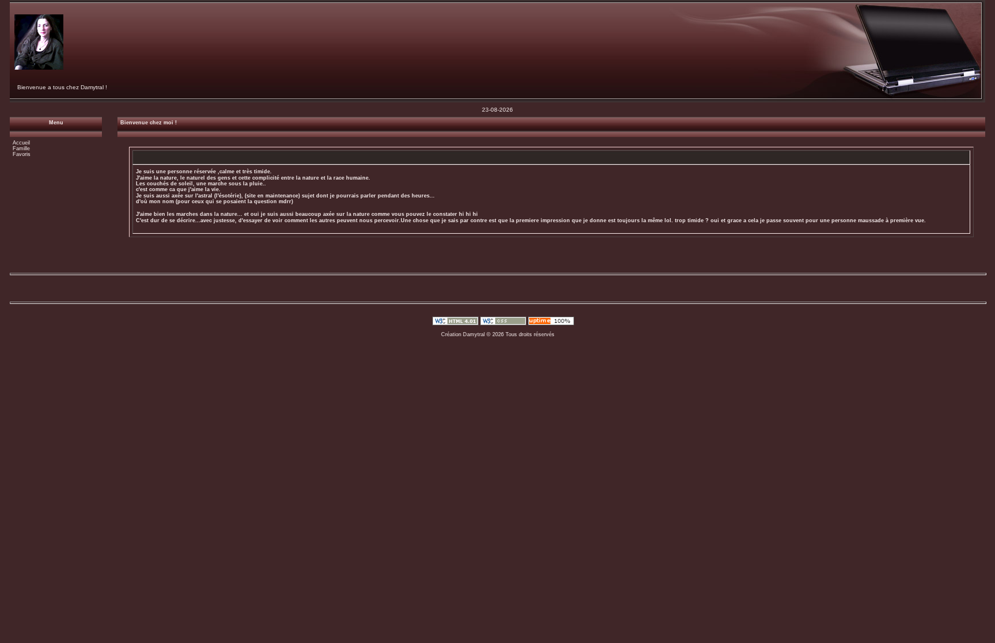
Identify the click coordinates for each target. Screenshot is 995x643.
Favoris (22, 154)
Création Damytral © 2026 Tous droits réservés (498, 334)
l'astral (203, 196)
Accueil (21, 143)
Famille (21, 148)
